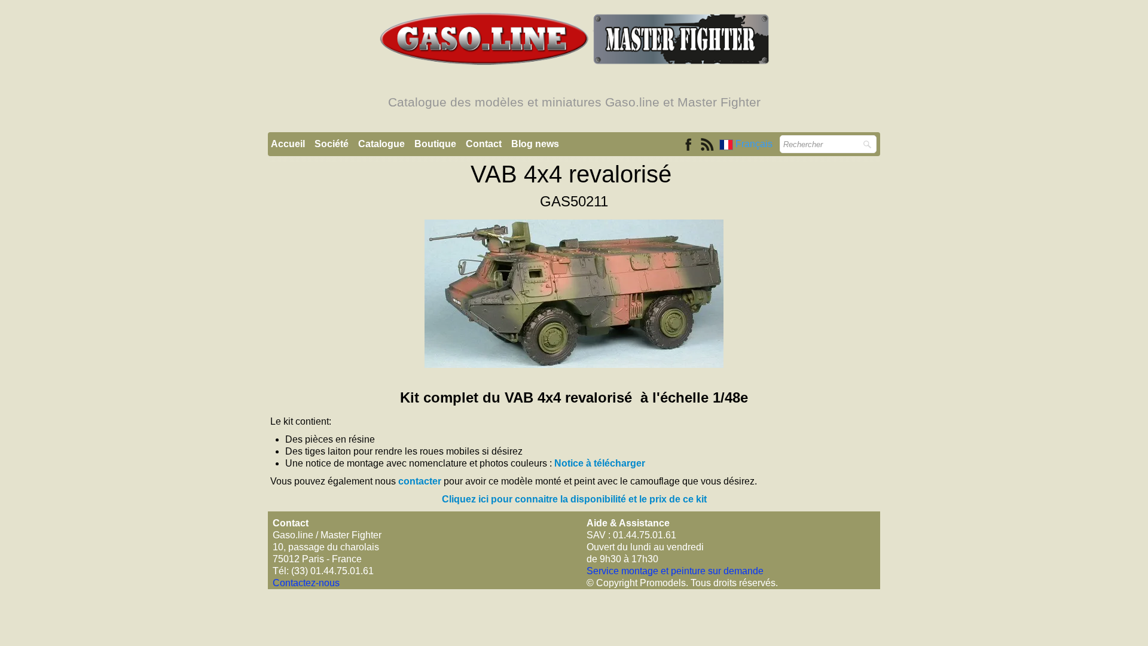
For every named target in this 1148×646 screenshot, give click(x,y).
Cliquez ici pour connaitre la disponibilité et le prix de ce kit (574, 499)
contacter (419, 481)
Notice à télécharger (599, 463)
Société (332, 144)
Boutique (435, 144)
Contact (484, 144)
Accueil (288, 144)
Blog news (535, 144)
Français (755, 144)
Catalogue (381, 144)
